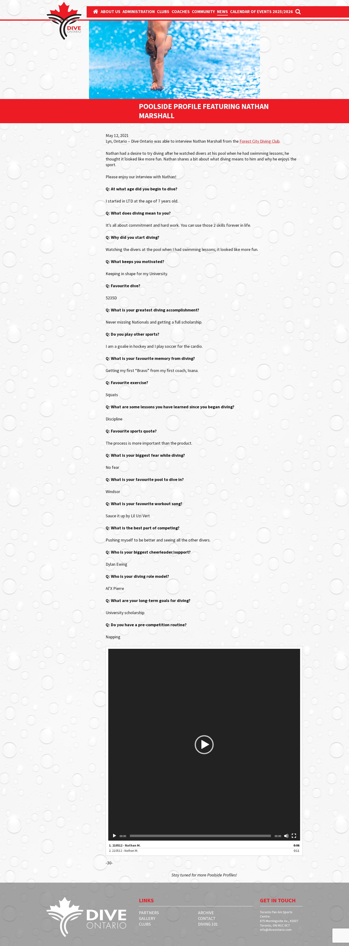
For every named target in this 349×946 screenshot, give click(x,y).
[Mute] (286, 835)
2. (123, 850)
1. (125, 845)
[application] (204, 745)
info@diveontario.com (276, 929)
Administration (139, 11)
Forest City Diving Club (259, 141)
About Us (110, 11)
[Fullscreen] (294, 835)
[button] (204, 744)
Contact (207, 918)
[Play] (114, 835)
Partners (149, 912)
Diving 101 (208, 924)
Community (203, 11)
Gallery (147, 918)
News (222, 11)
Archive (206, 912)
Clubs (163, 11)
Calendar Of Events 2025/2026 (261, 11)
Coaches (181, 11)
